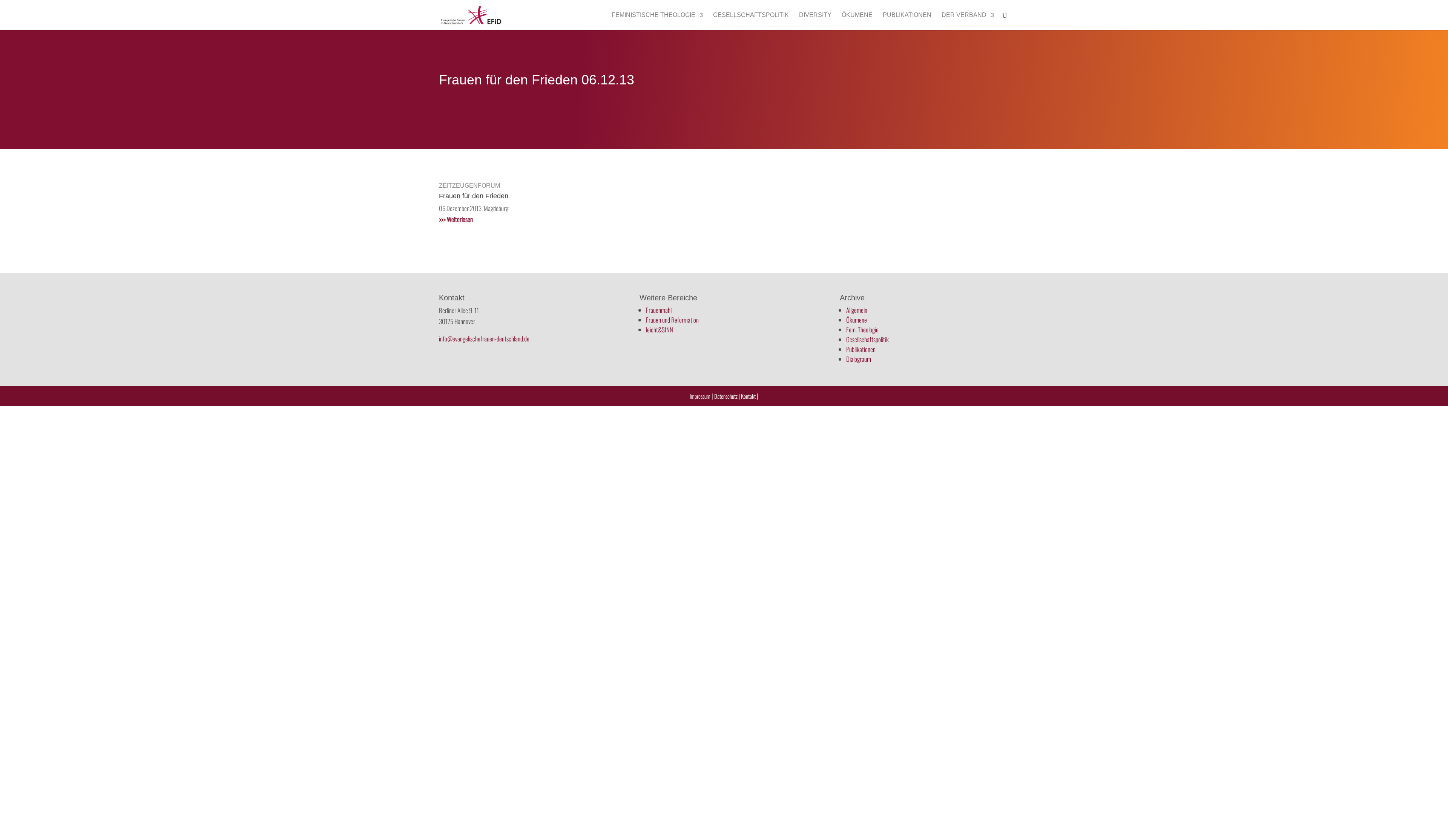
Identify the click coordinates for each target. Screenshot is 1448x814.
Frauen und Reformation (672, 319)
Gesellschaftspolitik (751, 15)
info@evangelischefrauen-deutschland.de (484, 338)
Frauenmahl (659, 310)
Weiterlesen (456, 219)
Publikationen (907, 15)
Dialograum (858, 359)
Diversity (815, 15)
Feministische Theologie (653, 15)
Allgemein (856, 310)
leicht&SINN (659, 329)
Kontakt (749, 396)
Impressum (700, 396)
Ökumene (857, 15)
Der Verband (964, 15)
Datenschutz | (727, 396)
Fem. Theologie (862, 329)
